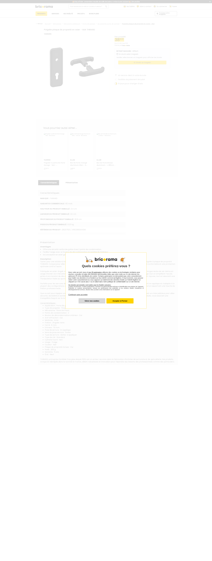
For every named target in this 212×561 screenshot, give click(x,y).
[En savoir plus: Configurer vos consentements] (92, 300)
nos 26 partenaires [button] (95, 272)
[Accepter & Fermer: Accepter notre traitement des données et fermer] (120, 300)
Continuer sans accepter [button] (78, 293)
